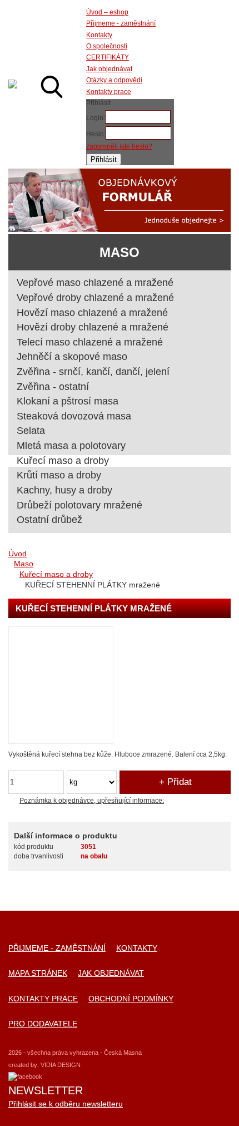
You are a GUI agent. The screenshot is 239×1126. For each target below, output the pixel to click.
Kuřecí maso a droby (56, 574)
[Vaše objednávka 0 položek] (211, 86)
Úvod (17, 553)
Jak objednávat (111, 973)
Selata (31, 430)
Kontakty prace (43, 999)
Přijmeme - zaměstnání (57, 948)
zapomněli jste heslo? (119, 146)
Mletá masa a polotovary (71, 445)
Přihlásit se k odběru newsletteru (65, 1103)
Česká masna (12, 84)
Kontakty (136, 948)
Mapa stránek (37, 973)
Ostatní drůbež (49, 519)
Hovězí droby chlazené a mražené (92, 327)
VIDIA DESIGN (61, 1064)
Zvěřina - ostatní (53, 386)
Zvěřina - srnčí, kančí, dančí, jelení (93, 371)
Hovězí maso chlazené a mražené (92, 312)
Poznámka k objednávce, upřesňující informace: (91, 800)
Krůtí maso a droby (59, 475)
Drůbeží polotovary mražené (79, 505)
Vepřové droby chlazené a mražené (95, 297)
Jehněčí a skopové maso (72, 356)
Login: (95, 118)
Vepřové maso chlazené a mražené (95, 282)
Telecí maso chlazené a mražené (90, 342)
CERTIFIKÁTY (107, 57)
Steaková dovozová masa (74, 416)
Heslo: (96, 134)
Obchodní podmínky (130, 999)
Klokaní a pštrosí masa (67, 401)
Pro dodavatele (42, 1024)
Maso (23, 563)
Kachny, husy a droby (64, 490)
